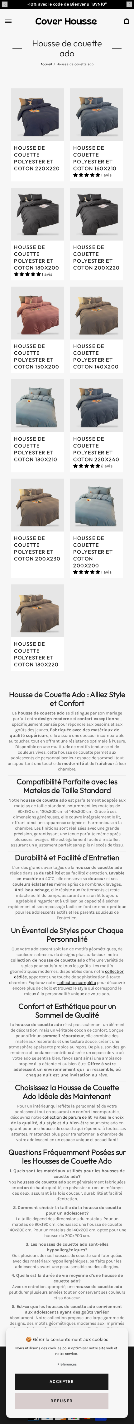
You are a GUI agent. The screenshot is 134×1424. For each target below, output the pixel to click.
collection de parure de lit (67, 1117)
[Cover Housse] (66, 21)
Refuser (61, 1400)
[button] (5, 4)
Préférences (67, 1364)
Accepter (62, 1381)
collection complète (76, 982)
